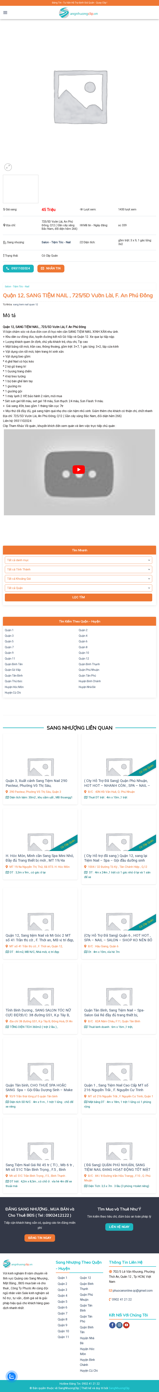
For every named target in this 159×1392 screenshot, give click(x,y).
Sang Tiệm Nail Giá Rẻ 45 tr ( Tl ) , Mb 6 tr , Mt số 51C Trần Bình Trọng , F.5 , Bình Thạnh (40, 1170)
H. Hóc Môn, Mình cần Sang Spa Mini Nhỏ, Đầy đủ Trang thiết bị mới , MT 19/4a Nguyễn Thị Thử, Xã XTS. (40, 860)
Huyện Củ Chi (13, 692)
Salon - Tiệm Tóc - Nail (56, 242)
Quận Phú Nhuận (89, 669)
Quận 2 (83, 630)
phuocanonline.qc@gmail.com (133, 1290)
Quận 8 (83, 647)
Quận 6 (83, 641)
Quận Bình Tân (14, 664)
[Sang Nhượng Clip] (79, 12)
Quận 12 (84, 658)
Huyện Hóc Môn (14, 687)
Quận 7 (9, 647)
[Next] (150, 190)
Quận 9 (9, 652)
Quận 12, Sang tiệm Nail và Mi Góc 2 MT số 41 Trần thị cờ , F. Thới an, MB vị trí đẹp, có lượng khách (40, 940)
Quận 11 (10, 658)
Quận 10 (84, 652)
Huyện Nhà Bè (87, 687)
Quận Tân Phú (87, 675)
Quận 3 (9, 635)
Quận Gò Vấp (13, 669)
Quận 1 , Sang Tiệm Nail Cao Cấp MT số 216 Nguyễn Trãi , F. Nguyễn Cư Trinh (116, 1087)
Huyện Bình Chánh (90, 681)
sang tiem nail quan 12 (25, 304)
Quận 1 (9, 630)
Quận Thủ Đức (13, 681)
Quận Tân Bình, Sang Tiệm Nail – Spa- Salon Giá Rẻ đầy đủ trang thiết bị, (114, 1012)
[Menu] (5, 12)
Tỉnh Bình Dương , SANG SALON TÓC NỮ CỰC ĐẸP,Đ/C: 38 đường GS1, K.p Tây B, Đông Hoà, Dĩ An (38, 1015)
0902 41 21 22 (122, 1299)
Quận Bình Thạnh (89, 664)
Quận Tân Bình (14, 675)
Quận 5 (9, 641)
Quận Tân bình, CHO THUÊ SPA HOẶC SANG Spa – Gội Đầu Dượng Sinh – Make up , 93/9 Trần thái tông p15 (39, 1090)
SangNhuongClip (119, 1388)
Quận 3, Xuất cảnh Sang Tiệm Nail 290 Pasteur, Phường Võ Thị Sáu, (36, 783)
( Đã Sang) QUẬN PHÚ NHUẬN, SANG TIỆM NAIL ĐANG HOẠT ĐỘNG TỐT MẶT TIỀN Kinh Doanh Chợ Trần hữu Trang (117, 1170)
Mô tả (9, 315)
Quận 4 (83, 635)
